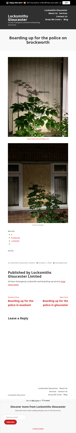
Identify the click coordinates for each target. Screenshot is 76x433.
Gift (66, 3)
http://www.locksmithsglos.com (38, 139)
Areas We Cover (53, 19)
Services (63, 13)
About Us (53, 13)
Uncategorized (61, 263)
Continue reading (38, 429)
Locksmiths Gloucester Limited (22, 263)
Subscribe (10, 422)
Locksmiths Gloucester (18, 18)
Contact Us (61, 16)
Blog (66, 19)
